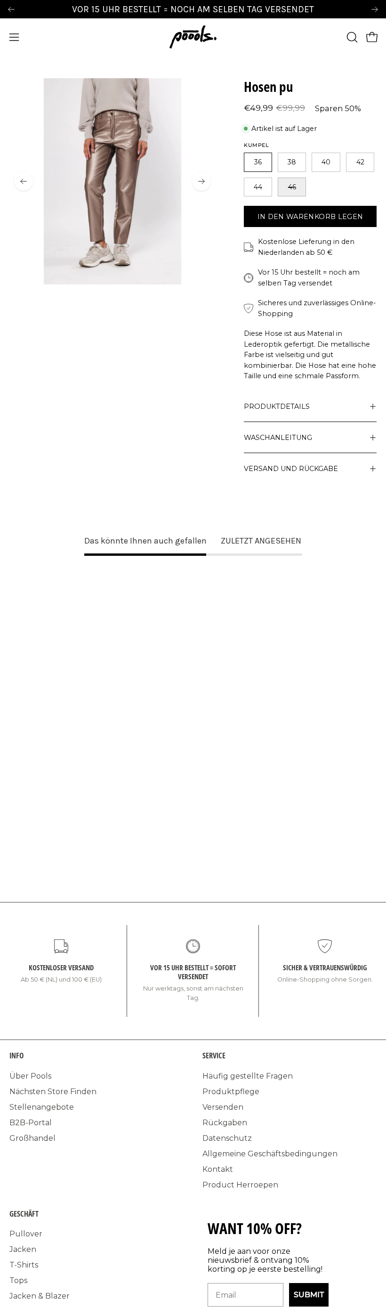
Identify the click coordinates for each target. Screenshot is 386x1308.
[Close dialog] (322, 581)
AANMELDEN (122, 727)
